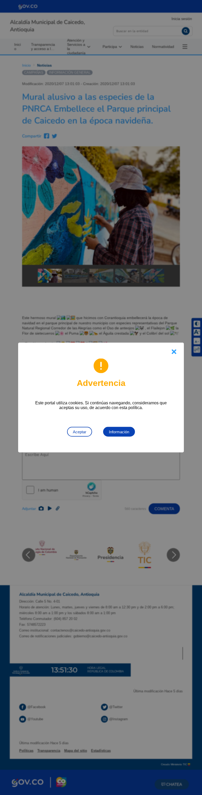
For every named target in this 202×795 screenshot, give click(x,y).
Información (119, 432)
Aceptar (79, 432)
